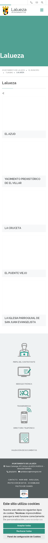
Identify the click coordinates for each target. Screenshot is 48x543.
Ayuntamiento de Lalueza (13, 70)
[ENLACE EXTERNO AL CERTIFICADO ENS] (24, 495)
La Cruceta (13, 228)
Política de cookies (24, 486)
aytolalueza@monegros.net (30, 472)
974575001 (12, 472)
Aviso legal (34, 480)
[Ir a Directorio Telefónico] (31, 2)
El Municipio (34, 70)
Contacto (12, 480)
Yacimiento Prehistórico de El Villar (22, 181)
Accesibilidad (33, 483)
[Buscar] (42, 2)
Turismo (9, 73)
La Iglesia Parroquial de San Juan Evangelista (22, 320)
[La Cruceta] (24, 207)
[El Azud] (24, 113)
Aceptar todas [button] (24, 526)
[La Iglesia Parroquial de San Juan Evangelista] (24, 297)
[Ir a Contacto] (37, 2)
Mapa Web (23, 480)
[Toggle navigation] (42, 11)
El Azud (10, 134)
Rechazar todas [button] (24, 531)
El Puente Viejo (16, 273)
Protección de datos (17, 483)
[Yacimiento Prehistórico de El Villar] (24, 158)
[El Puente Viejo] (24, 252)
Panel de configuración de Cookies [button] (24, 537)
